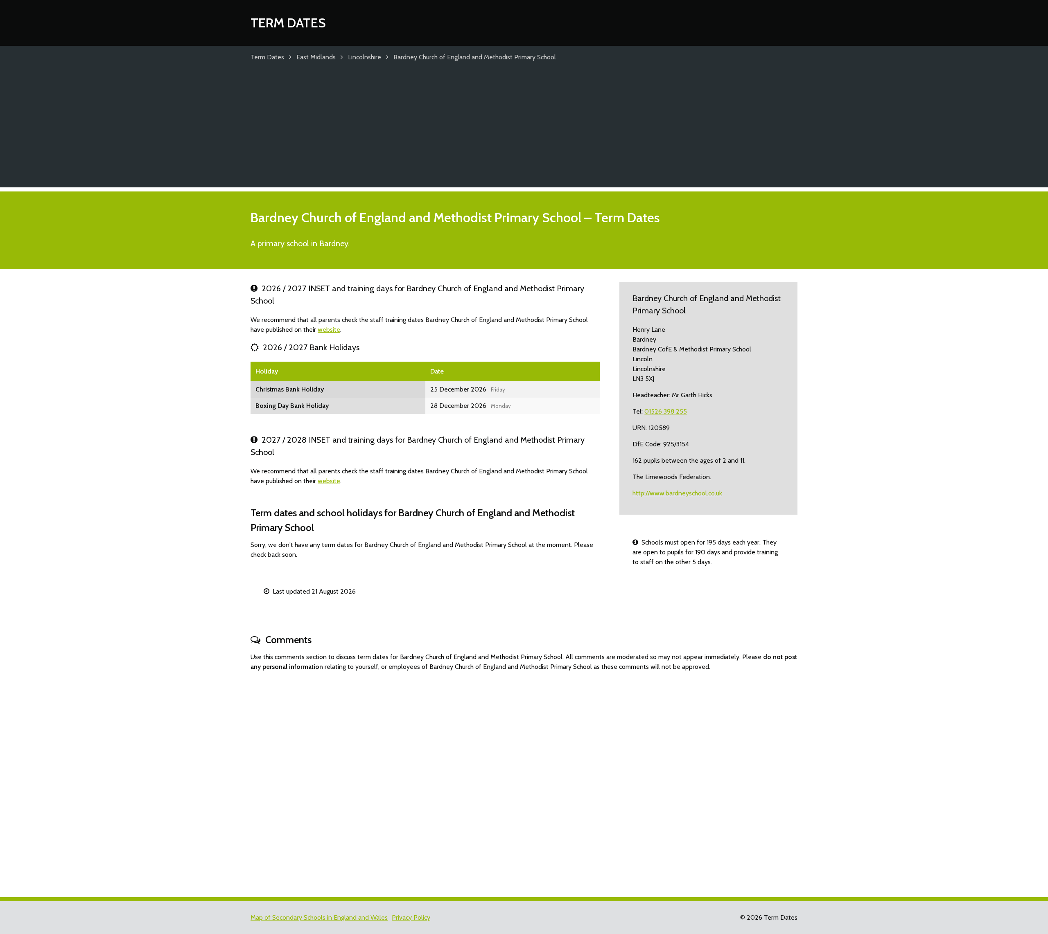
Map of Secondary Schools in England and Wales (319, 917)
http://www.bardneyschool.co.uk (677, 493)
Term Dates (288, 23)
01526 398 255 (665, 411)
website (329, 329)
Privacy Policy (411, 917)
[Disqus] (524, 780)
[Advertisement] (524, 130)
